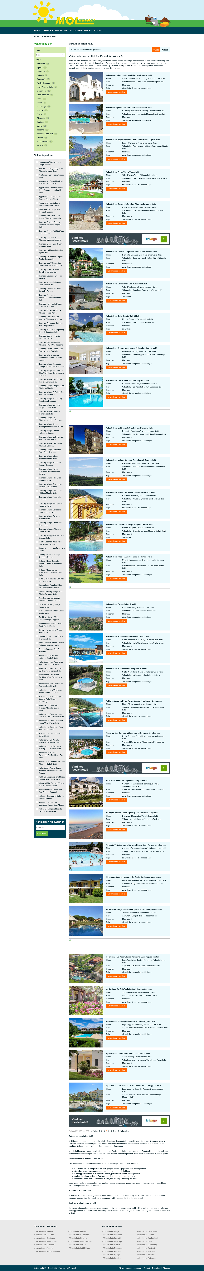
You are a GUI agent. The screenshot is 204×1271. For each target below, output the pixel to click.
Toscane (42, 130)
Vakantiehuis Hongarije (112, 1241)
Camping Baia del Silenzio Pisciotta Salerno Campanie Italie (50, 224)
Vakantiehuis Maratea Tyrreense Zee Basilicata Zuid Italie (130, 492)
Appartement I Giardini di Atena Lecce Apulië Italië (128, 1053)
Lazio (41, 99)
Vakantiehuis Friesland (45, 1235)
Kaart (165, 50)
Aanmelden (41, 833)
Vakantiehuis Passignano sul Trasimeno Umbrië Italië (129, 557)
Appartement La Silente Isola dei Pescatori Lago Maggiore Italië (133, 1086)
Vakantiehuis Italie (144, 1241)
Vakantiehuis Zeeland (44, 1248)
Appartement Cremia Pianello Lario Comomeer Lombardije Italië (51, 190)
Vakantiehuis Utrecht (77, 1245)
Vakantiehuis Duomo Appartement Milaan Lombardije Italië (131, 348)
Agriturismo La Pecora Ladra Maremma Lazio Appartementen (132, 957)
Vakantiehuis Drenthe (44, 1231)
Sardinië (42, 122)
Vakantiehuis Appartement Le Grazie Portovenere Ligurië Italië (133, 140)
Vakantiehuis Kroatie (111, 1245)
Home (36, 37)
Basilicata (42, 71)
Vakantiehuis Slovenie (146, 1251)
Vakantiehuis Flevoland (78, 1231)
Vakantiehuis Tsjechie (146, 1255)
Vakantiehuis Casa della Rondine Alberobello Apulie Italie (131, 204)
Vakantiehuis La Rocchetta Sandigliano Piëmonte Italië (129, 428)
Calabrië (42, 75)
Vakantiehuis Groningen (45, 1238)
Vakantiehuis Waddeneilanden (48, 1251)
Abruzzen (43, 64)
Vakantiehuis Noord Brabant (47, 1241)
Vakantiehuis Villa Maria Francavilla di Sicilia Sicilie (128, 637)
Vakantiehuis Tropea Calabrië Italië (121, 604)
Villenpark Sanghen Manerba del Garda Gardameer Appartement (133, 877)
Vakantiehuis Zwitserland (147, 1258)
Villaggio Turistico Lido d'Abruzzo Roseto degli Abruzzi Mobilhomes (136, 845)
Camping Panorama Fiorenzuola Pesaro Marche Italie (50, 297)
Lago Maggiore (45, 95)
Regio (38, 60)
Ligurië (41, 103)
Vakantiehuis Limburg (78, 1238)
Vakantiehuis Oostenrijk (146, 1248)
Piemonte (43, 118)
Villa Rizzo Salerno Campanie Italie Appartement (127, 781)
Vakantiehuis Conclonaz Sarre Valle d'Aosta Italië (127, 284)
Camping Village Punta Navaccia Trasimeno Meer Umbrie (49, 471)
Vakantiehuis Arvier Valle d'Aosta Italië (122, 172)
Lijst (157, 50)
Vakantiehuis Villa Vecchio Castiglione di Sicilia (126, 669)
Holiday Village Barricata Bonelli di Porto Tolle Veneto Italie (50, 563)
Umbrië (42, 138)
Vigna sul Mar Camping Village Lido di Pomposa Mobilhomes (133, 733)
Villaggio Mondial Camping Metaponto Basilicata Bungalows (132, 813)
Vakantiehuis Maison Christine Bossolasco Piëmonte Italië (131, 460)
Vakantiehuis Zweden (111, 1258)
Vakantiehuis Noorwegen (113, 1248)
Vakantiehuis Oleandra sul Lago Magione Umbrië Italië (129, 525)
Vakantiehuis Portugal (112, 1251)
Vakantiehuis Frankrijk (112, 1238)
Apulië (41, 67)
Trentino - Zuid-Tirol (47, 134)
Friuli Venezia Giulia (46, 87)
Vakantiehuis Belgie (111, 1231)
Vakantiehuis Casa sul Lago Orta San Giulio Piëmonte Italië (131, 252)
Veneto (42, 145)
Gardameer (43, 91)
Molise (41, 114)
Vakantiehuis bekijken (116, 92)
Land (38, 51)
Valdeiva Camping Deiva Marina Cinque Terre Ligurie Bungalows (134, 701)
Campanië (43, 79)
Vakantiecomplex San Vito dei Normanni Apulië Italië (129, 75)
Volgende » (124, 1131)
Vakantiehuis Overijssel (45, 1245)
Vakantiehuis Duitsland (112, 1235)
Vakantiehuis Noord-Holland (80, 1241)
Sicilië (41, 126)
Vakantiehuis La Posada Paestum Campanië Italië (127, 380)
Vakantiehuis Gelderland (79, 1235)
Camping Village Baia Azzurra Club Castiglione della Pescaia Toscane (51, 373)
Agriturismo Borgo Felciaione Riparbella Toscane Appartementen (134, 909)
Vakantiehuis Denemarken (147, 1231)
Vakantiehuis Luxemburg (147, 1245)
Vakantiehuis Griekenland (147, 1238)
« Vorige (94, 1131)
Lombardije (43, 106)
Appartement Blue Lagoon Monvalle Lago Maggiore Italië (130, 1021)
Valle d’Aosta (44, 141)
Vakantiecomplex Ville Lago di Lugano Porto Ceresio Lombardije (51, 699)
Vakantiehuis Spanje (111, 1255)
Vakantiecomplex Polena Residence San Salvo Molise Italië (50, 677)
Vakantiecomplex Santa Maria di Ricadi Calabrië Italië (129, 108)
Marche (42, 110)
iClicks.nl (72, 1268)
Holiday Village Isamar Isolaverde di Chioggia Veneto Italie (51, 572)
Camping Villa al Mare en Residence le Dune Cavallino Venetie (50, 357)
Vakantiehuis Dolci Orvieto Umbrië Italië (123, 316)
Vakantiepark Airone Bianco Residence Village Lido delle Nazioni (50, 770)
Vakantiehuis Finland (145, 1235)
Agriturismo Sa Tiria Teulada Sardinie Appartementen (129, 989)
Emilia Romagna (45, 83)
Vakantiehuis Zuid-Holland (79, 1248)
